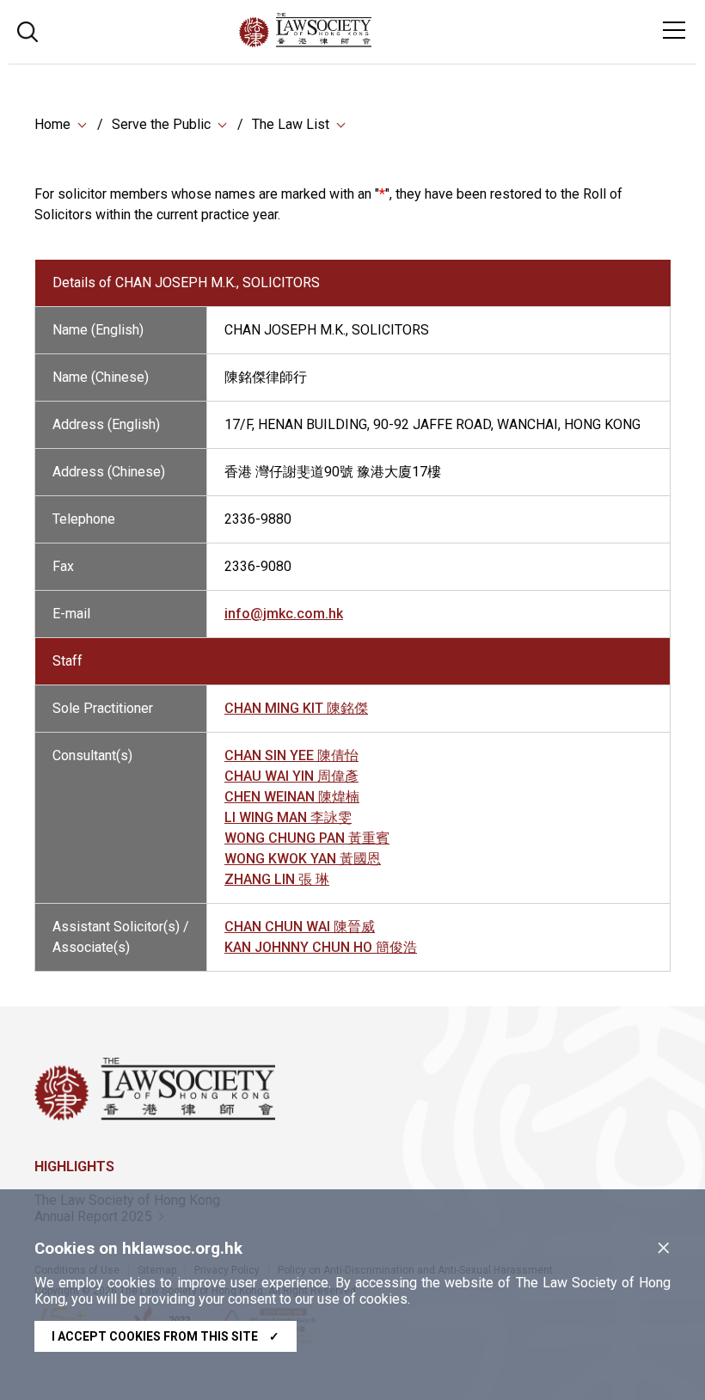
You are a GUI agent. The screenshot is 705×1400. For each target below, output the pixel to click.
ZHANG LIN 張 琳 (276, 879)
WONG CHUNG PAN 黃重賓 (306, 838)
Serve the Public (161, 124)
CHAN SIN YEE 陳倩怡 (291, 755)
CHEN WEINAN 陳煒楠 (291, 797)
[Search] (27, 29)
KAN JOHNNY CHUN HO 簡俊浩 (320, 947)
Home (52, 124)
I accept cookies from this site (165, 1336)
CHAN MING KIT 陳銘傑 (296, 708)
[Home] (352, 42)
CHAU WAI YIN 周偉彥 (291, 776)
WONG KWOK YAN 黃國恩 (302, 858)
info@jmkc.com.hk (283, 613)
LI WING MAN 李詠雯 (288, 817)
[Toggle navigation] (674, 30)
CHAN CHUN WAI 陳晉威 (299, 926)
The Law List (290, 124)
